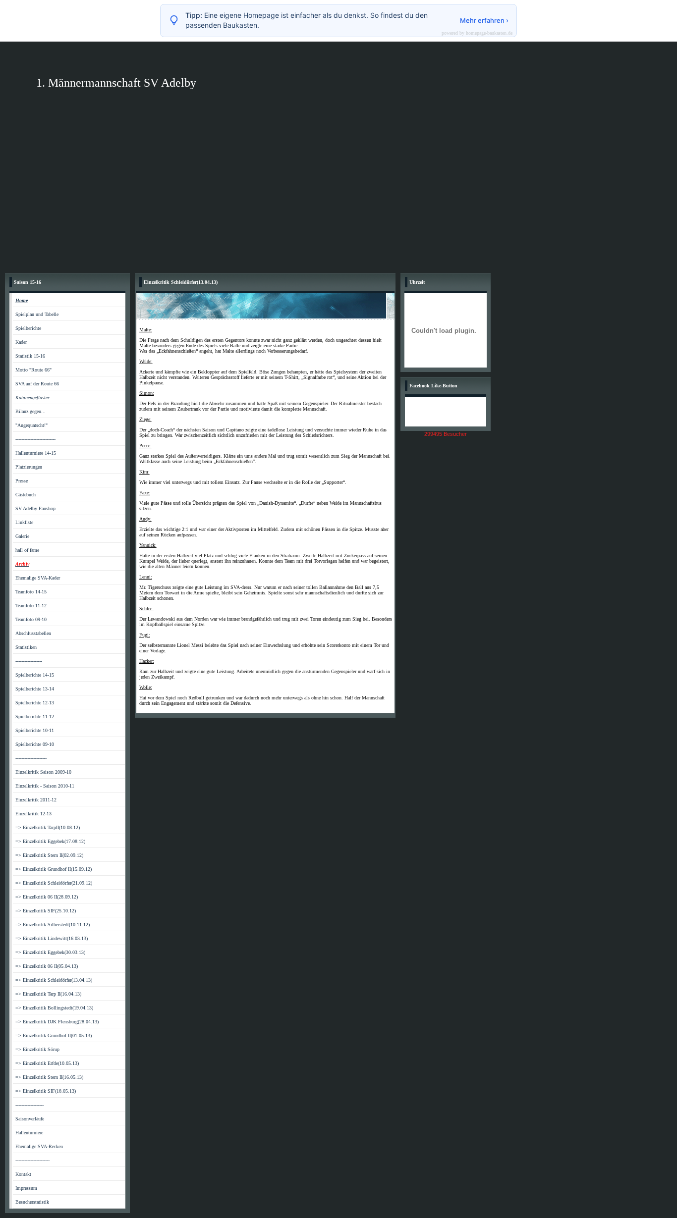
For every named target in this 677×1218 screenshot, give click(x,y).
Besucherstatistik (32, 1202)
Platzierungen (28, 467)
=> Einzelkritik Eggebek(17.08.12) (50, 841)
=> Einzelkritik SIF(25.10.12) (45, 910)
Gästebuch (25, 494)
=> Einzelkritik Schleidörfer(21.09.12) (53, 883)
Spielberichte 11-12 (34, 716)
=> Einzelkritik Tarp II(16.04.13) (48, 994)
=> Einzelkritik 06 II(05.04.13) (46, 966)
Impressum (26, 1188)
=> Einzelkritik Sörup (37, 1049)
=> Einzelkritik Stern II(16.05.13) (49, 1077)
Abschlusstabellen (33, 633)
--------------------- (31, 758)
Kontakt (23, 1174)
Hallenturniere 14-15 (35, 453)
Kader (21, 342)
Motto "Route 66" (33, 369)
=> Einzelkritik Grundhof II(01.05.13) (53, 1035)
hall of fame (27, 550)
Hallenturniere (29, 1132)
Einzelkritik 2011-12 (35, 799)
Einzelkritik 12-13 (33, 813)
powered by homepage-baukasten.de (477, 33)
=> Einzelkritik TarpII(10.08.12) (47, 827)
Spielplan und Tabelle (36, 314)
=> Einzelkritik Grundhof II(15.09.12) (53, 869)
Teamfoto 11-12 (31, 605)
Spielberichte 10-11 (34, 730)
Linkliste (24, 522)
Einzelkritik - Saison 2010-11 (44, 786)
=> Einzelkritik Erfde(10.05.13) (47, 1063)
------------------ (28, 661)
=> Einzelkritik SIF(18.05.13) (45, 1091)
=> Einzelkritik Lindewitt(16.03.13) (51, 938)
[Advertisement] (338, 194)
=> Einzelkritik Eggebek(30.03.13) (50, 952)
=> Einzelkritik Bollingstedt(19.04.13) (54, 1007)
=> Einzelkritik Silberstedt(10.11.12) (52, 924)
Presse (21, 480)
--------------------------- (35, 439)
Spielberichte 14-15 (34, 675)
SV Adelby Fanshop (35, 508)
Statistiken (26, 647)
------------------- (29, 1105)
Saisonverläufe (29, 1118)
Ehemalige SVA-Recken (39, 1146)
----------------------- (32, 1160)
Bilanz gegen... (30, 411)
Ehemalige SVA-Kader (37, 578)
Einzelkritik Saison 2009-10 (43, 772)
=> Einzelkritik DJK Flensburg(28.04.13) (57, 1021)
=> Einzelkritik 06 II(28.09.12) (46, 897)
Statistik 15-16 (30, 356)
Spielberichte (28, 328)
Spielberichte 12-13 (34, 702)
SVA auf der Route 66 (37, 383)
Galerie (22, 536)
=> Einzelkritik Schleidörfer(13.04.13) (53, 980)
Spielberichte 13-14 (34, 688)
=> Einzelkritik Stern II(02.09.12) (49, 855)
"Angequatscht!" (31, 425)
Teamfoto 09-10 (31, 619)
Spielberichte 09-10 (34, 744)
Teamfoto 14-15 (31, 591)
